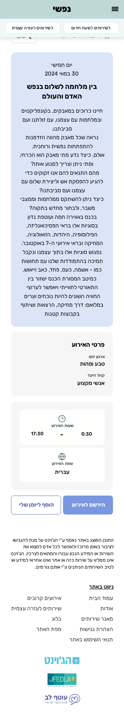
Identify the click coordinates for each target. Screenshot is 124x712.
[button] (36, 505)
